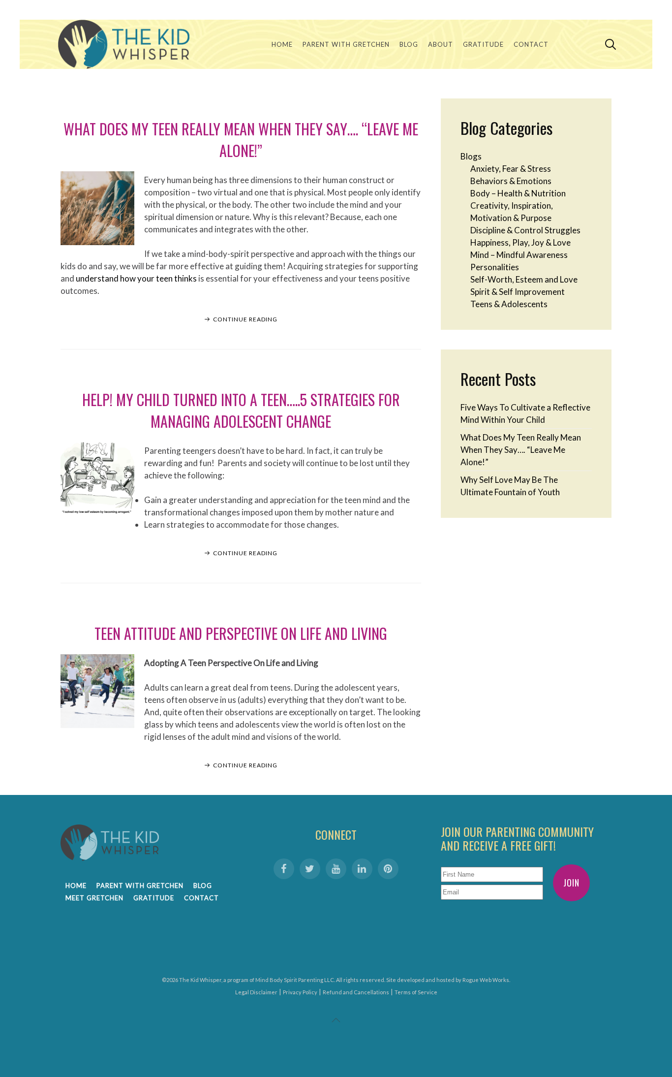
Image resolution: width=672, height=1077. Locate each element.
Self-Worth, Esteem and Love (524, 279)
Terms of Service (416, 992)
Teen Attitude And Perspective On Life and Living (240, 633)
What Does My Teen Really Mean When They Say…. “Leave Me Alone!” (240, 139)
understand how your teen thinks (136, 278)
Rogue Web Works (485, 980)
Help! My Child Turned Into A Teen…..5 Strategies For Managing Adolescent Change (241, 410)
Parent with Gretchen (346, 44)
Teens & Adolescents (509, 304)
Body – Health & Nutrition (518, 193)
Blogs (471, 156)
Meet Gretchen (94, 898)
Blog (408, 44)
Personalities (494, 267)
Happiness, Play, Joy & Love (520, 242)
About (440, 44)
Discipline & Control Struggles (525, 230)
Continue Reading (245, 319)
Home (282, 44)
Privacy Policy (300, 992)
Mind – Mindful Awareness (519, 255)
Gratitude (483, 44)
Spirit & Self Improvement (517, 291)
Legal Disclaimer (256, 992)
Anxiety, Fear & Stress (510, 168)
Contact (531, 44)
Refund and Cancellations (356, 992)
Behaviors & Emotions (510, 181)
